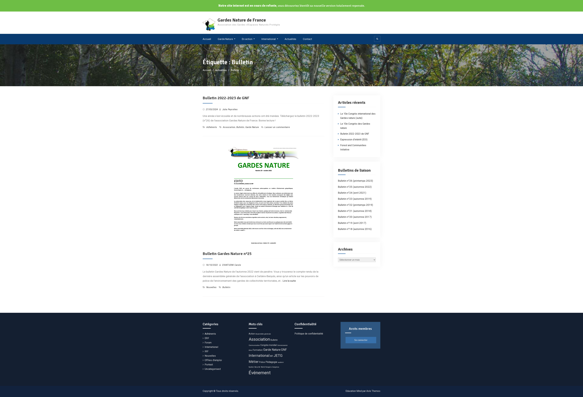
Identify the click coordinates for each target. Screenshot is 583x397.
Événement (260, 372)
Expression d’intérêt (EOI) (353, 139)
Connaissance (282, 345)
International (268, 39)
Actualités (290, 39)
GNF (284, 349)
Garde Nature (225, 39)
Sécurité (257, 367)
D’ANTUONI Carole (231, 265)
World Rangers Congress (270, 367)
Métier (254, 362)
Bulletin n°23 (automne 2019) (355, 198)
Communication (254, 345)
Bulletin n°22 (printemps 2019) (355, 204)
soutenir (281, 362)
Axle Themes (373, 391)
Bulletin (240, 127)
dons (250, 350)
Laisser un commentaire (277, 127)
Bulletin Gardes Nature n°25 (227, 253)
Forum (208, 342)
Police (262, 362)
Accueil (207, 39)
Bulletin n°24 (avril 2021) (352, 192)
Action (252, 334)
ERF (207, 338)
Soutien (251, 367)
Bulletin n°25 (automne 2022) (355, 186)
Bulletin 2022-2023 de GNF (226, 98)
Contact (307, 39)
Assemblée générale (263, 334)
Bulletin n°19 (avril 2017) (352, 222)
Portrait (209, 364)
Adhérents (211, 127)
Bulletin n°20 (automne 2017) (355, 216)
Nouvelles (211, 287)
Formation (258, 350)
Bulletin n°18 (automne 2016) (355, 229)
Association (229, 127)
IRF (206, 351)
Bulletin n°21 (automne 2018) (355, 210)
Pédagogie (271, 362)
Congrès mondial (268, 345)
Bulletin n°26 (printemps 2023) (355, 180)
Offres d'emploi (213, 360)
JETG (278, 355)
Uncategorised (213, 369)
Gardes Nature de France (242, 20)
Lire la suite (289, 280)
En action (247, 39)
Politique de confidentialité (309, 333)
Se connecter (360, 340)
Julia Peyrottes (230, 109)
